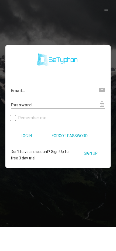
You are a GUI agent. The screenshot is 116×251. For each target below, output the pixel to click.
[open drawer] (106, 9)
